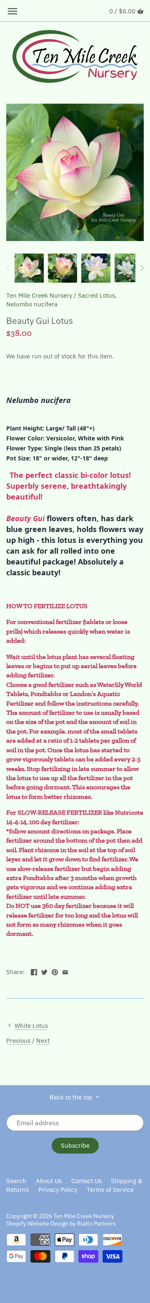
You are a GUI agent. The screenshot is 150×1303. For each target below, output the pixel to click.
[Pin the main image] (55, 971)
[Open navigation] (12, 11)
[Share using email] (65, 971)
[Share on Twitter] (44, 971)
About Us (49, 1181)
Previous (18, 1040)
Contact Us (86, 1181)
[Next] (141, 268)
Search (16, 1181)
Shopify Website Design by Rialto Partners (61, 1223)
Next (43, 1040)
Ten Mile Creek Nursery (39, 295)
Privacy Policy (57, 1190)
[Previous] (8, 268)
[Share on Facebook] (34, 971)
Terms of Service (110, 1190)
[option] (29, 268)
